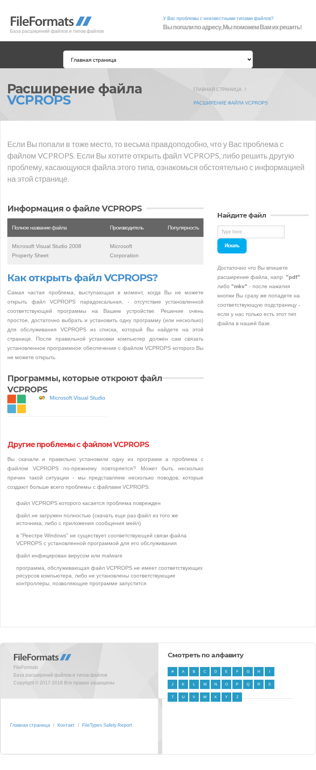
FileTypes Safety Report (107, 725)
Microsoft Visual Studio (77, 398)
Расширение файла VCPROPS (230, 103)
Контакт (66, 725)
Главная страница (217, 89)
